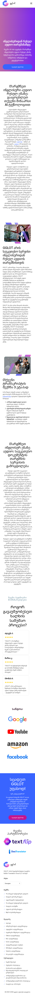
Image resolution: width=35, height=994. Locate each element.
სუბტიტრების (7, 396)
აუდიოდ (19, 142)
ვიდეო (16, 144)
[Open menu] (29, 3)
